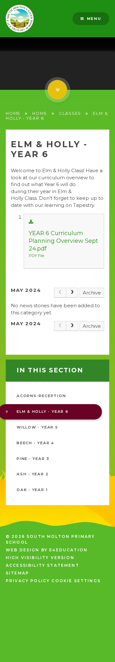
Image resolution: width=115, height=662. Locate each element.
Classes (70, 113)
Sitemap (17, 573)
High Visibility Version (40, 557)
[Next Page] (72, 293)
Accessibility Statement (42, 565)
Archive (92, 293)
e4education (68, 549)
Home (13, 113)
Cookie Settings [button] (75, 580)
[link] (60, 293)
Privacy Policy (28, 580)
